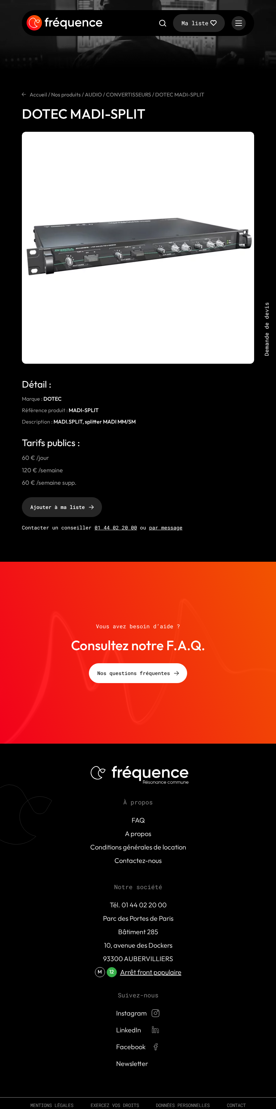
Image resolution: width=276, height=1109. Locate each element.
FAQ (138, 820)
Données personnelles (183, 1105)
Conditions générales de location (138, 847)
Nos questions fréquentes (133, 673)
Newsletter (132, 1063)
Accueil (38, 94)
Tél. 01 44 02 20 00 (138, 905)
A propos (138, 833)
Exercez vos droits (115, 1105)
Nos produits (66, 94)
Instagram (131, 1013)
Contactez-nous (138, 860)
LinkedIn (128, 1030)
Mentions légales (51, 1105)
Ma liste (194, 23)
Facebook (131, 1046)
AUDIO (93, 94)
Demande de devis (266, 329)
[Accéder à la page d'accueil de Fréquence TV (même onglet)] (64, 23)
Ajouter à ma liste (57, 507)
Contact (236, 1105)
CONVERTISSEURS (128, 94)
